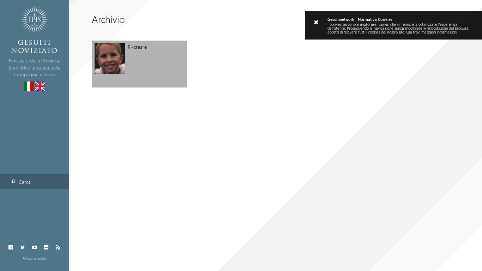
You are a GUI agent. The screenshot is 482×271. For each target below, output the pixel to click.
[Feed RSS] (58, 247)
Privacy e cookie (34, 258)
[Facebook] (11, 247)
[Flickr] (46, 247)
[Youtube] (34, 247)
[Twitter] (22, 247)
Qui (409, 32)
